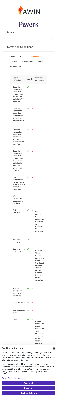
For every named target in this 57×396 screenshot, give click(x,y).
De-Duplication (15, 66)
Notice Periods (27, 61)
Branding (13, 61)
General (12, 57)
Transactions (34, 57)
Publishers (42, 61)
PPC (22, 57)
